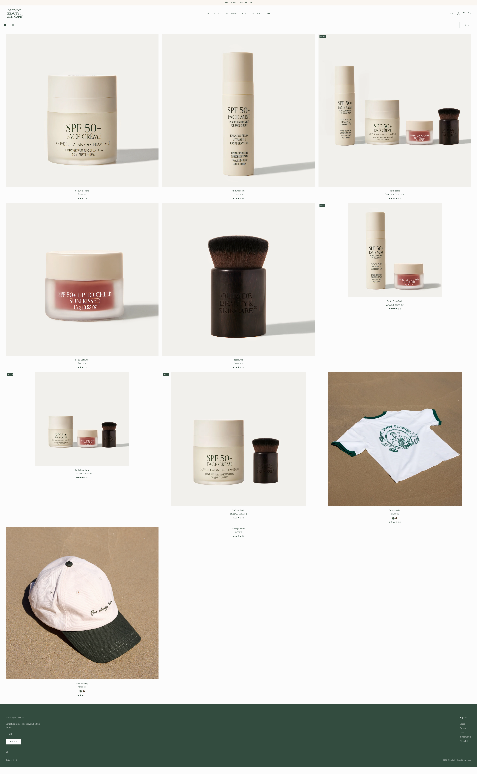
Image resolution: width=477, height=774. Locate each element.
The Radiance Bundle (82, 470)
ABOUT (244, 13)
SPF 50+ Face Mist (238, 190)
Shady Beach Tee (394, 510)
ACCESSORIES (231, 13)
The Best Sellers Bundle (394, 301)
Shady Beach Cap (82, 683)
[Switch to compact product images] (13, 25)
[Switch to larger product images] (5, 25)
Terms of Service (465, 736)
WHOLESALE (257, 13)
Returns (462, 732)
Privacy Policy (464, 741)
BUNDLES (217, 13)
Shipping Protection (238, 528)
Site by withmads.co (466, 760)
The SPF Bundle (395, 190)
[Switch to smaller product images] (9, 25)
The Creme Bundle (238, 510)
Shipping (463, 728)
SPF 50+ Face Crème (82, 190)
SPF (208, 13)
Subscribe (13, 742)
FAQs (268, 13)
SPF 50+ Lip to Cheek (82, 359)
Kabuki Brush (238, 359)
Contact (462, 723)
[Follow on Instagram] (7, 751)
